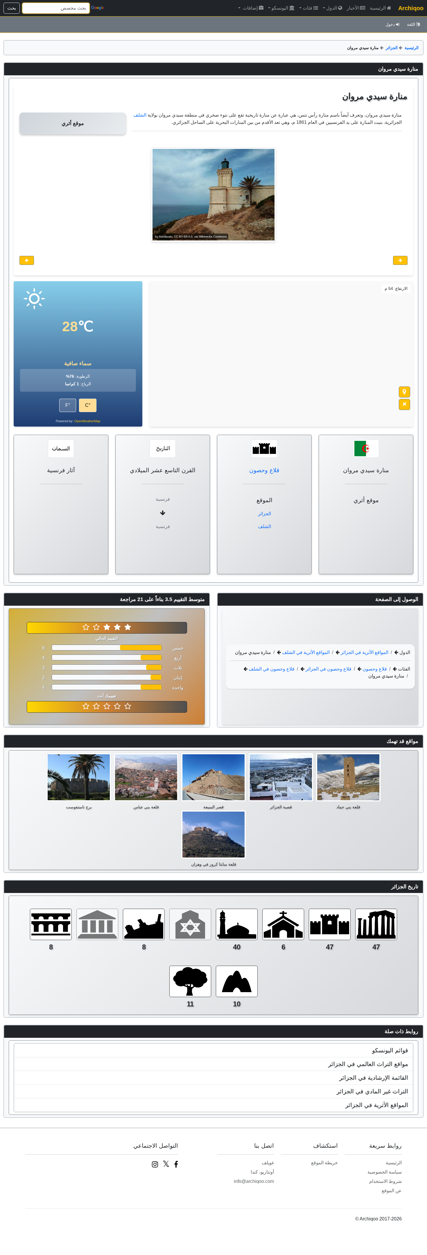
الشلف (139, 115)
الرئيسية (378, 8)
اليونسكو (280, 8)
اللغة (411, 24)
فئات (307, 8)
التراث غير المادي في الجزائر (372, 1091)
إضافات (250, 8)
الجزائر (392, 47)
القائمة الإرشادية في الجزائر (373, 1077)
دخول (390, 24)
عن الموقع (392, 1190)
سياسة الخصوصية (384, 1172)
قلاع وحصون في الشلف (271, 668)
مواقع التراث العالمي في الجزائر (368, 1064)
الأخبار (353, 8)
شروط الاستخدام (385, 1181)
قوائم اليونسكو (390, 1050)
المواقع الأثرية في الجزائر (364, 652)
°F (67, 405)
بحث (11, 8)
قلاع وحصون (264, 470)
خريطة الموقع (324, 1162)
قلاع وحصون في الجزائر (327, 668)
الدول (331, 8)
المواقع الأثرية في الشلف (305, 652)
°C (87, 405)
